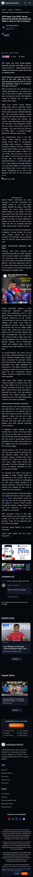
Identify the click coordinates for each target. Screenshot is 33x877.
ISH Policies (5, 783)
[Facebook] (23, 818)
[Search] (25, 3)
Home (3, 10)
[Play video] (14, 688)
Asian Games (5, 794)
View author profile (11, 27)
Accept (24, 873)
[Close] (30, 873)
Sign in (4, 581)
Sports (10, 10)
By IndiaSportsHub (12, 25)
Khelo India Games (7, 803)
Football (17, 10)
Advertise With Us (7, 773)
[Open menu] (30, 3)
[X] (12, 818)
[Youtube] (9, 818)
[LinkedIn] (16, 818)
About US (4, 770)
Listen (6, 56)
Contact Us (4, 776)
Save (14, 56)
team (17, 161)
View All (15, 659)
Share (23, 56)
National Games (6, 807)
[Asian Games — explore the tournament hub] (16, 567)
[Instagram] (20, 818)
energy (4, 498)
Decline (17, 873)
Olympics (4, 797)
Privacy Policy (5, 779)
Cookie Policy (18, 870)
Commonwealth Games (8, 800)
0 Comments (15, 52)
